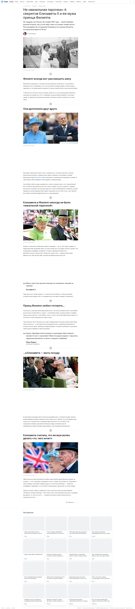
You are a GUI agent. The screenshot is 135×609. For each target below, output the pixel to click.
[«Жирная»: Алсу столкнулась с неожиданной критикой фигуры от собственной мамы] (33, 594)
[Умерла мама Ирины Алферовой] (33, 549)
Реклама (13, 608)
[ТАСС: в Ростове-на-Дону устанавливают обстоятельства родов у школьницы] (101, 572)
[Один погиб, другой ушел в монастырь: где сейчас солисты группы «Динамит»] (33, 527)
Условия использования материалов (117, 608)
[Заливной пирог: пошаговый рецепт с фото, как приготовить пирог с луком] (78, 549)
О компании (7, 608)
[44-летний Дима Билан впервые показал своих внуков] (33, 572)
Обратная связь (129, 608)
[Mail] (2, 1)
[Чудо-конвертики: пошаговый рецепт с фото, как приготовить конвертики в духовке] (101, 549)
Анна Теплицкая (31, 33)
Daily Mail (38, 177)
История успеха (42, 6)
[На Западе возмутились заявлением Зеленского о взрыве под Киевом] (78, 594)
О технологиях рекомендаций (88, 608)
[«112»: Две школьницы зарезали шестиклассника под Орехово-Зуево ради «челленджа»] (78, 527)
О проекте (79, 608)
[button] (50, 52)
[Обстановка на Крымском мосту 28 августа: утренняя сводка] (56, 572)
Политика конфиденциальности (102, 608)
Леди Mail (34, 6)
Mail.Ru (2, 608)
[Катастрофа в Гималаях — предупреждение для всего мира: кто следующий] (101, 527)
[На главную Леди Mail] (5, 1)
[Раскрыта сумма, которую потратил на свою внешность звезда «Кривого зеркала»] (56, 549)
